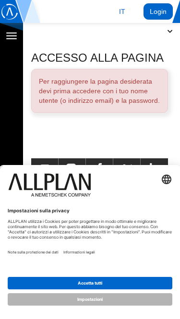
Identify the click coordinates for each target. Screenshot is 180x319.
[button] (122, 11)
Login (158, 11)
